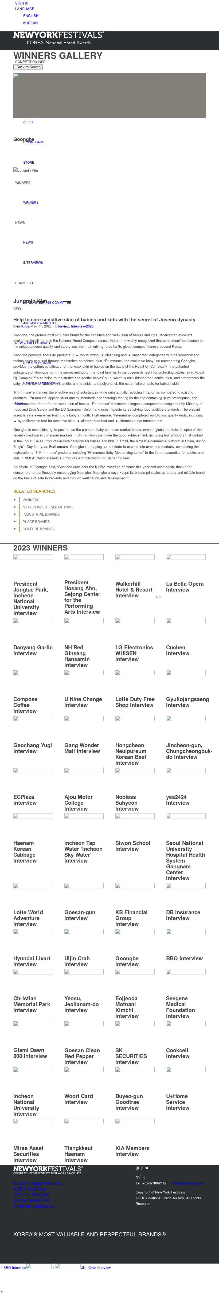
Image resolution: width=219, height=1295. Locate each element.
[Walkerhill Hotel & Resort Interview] (135, 558)
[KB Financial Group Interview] (135, 886)
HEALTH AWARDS (31, 1195)
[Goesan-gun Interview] (84, 886)
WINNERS (30, 500)
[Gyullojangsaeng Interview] (186, 673)
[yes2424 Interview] (186, 771)
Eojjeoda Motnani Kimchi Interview (127, 1006)
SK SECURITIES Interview (131, 1056)
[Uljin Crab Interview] (84, 932)
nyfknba (23, 326)
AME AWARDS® (29, 1189)
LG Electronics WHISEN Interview (134, 653)
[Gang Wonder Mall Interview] (84, 719)
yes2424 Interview (178, 799)
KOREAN (30, 22)
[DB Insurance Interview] (186, 886)
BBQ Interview (184, 958)
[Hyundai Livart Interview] (33, 932)
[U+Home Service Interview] (186, 1070)
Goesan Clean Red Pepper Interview (82, 1056)
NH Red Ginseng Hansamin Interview (77, 656)
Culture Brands (38, 529)
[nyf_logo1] (58, 42)
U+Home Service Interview (178, 1101)
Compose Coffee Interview (25, 704)
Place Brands (36, 522)
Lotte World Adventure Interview (28, 918)
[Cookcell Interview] (186, 1024)
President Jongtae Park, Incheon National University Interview (30, 598)
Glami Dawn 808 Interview (30, 1052)
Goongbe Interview (127, 961)
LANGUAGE (24, 8)
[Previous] (156, 597)
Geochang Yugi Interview (32, 748)
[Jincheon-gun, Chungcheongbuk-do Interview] (186, 719)
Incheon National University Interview (26, 1104)
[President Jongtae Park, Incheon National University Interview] (33, 558)
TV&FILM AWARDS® (33, 1206)
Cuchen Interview (178, 650)
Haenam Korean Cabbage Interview (25, 851)
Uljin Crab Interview (77, 961)
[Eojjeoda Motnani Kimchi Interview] (135, 973)
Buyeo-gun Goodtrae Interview (129, 1101)
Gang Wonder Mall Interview (82, 748)
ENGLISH (30, 15)
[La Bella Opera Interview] (186, 558)
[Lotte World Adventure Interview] (33, 886)
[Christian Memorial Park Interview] (33, 973)
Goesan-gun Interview (79, 915)
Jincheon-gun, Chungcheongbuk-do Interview (189, 750)
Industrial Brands (41, 514)
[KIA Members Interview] (135, 1122)
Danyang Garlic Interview (33, 650)
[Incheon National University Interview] (33, 1070)
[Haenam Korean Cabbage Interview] (33, 817)
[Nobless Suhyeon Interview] (135, 771)
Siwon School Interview (132, 845)
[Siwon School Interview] (135, 817)
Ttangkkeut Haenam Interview (78, 1153)
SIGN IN (21, 3)
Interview (62, 326)
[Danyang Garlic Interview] (33, 621)
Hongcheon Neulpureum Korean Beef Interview (130, 753)
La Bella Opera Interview (185, 586)
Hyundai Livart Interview (31, 961)
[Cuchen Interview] (186, 621)
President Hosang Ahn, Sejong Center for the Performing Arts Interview (82, 596)
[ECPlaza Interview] (33, 771)
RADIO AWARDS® (31, 1200)
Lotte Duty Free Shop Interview (135, 702)
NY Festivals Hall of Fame (47, 507)
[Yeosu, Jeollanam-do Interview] (84, 973)
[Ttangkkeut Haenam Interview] (84, 1122)
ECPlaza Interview (25, 799)
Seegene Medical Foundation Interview (180, 1006)
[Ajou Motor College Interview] (84, 771)
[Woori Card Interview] (84, 1070)
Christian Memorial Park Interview (31, 1004)
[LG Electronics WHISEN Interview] (135, 621)
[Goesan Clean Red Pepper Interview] (84, 1024)
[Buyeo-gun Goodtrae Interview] (135, 1070)
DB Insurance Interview (183, 915)
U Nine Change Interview (83, 702)
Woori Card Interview (78, 1099)
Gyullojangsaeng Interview (187, 702)
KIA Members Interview (132, 1151)
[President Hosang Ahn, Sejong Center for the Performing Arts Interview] (84, 558)
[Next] (160, 597)
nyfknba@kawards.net (186, 1182)
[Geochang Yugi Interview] (33, 719)
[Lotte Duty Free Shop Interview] (135, 673)
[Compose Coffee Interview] (33, 673)
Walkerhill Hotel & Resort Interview (133, 589)
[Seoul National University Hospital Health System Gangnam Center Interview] (186, 817)
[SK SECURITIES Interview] (135, 1024)
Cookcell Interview (178, 1053)
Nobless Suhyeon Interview (127, 802)
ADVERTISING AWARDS (37, 1183)
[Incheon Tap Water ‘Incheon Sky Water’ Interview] (84, 817)
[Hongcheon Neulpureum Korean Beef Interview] (135, 719)
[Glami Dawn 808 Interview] (33, 1024)
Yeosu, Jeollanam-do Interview (81, 1004)
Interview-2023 (82, 326)
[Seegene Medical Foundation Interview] (186, 973)
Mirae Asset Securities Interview (28, 1153)
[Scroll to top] (1, 1291)
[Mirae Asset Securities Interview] (33, 1122)
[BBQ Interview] (186, 932)
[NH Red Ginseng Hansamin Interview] (84, 621)
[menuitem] (110, 3)
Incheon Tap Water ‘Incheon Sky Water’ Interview (83, 851)
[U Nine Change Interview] (84, 673)
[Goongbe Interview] (135, 932)
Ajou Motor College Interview (78, 802)
